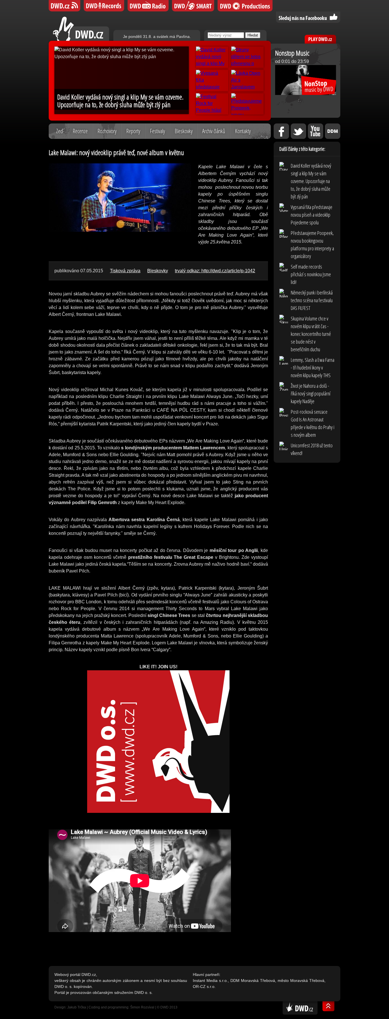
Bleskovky (184, 131)
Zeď (59, 131)
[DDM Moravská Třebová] (332, 131)
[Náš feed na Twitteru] (298, 131)
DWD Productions (245, 5)
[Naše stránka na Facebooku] (281, 131)
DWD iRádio (148, 5)
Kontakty (243, 131)
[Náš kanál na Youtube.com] (315, 131)
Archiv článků (213, 131)
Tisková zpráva (125, 270)
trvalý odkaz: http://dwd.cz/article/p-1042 (215, 270)
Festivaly (157, 131)
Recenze (80, 131)
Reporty (133, 131)
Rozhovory (106, 131)
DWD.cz (81, 29)
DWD (64, 5)
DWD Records (104, 5)
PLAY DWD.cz (320, 39)
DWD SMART (193, 5)
